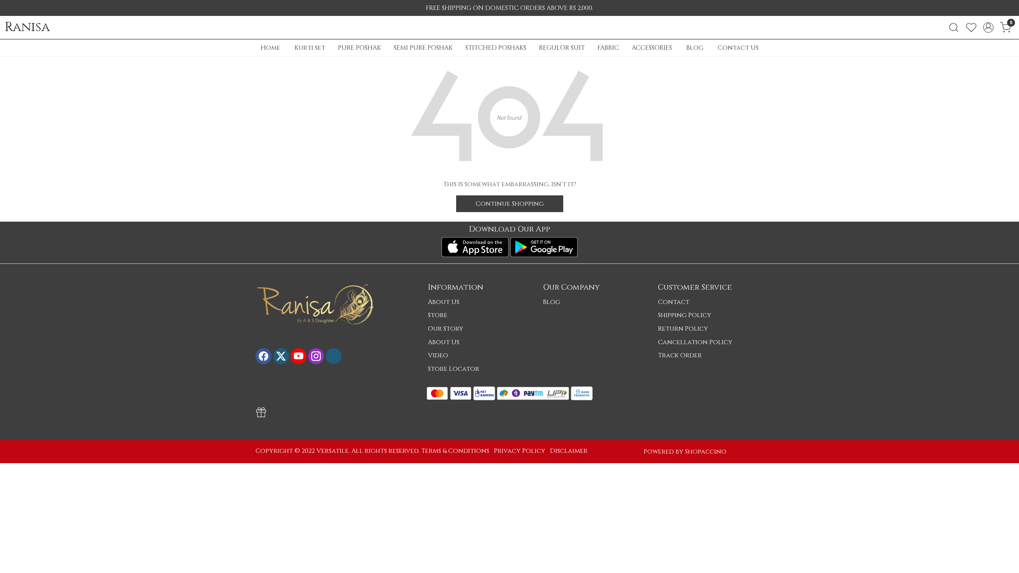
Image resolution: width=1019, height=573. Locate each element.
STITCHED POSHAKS (495, 47)
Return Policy (683, 328)
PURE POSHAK (359, 47)
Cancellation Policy (695, 342)
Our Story (445, 328)
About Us (443, 302)
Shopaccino (705, 451)
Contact (673, 302)
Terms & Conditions (455, 450)
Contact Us (738, 47)
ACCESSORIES (652, 47)
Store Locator (453, 368)
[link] (953, 27)
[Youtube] (298, 356)
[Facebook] (263, 356)
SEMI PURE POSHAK (423, 47)
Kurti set (310, 47)
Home (270, 47)
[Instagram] (316, 356)
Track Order (680, 355)
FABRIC (608, 47)
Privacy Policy (519, 450)
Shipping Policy (684, 315)
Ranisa (27, 27)
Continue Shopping (510, 203)
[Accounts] (988, 27)
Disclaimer (569, 450)
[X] (281, 356)
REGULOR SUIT (562, 47)
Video (438, 355)
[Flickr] (334, 356)
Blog (694, 47)
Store (437, 315)
